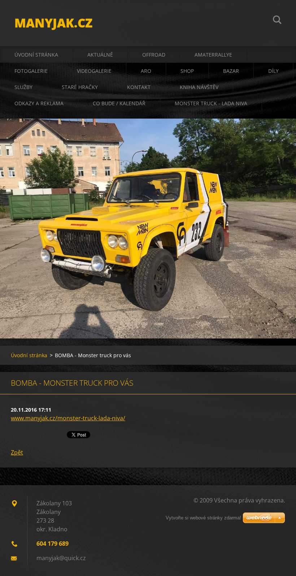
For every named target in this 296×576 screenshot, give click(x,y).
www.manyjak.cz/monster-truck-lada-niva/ (68, 418)
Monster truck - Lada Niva (211, 103)
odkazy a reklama (39, 103)
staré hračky (80, 87)
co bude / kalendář (119, 103)
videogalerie (94, 70)
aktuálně (100, 54)
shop (187, 70)
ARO (146, 70)
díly (273, 70)
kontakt (139, 87)
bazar (231, 70)
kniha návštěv (199, 87)
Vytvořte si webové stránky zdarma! (203, 517)
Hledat (277, 20)
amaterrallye (213, 54)
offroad (153, 54)
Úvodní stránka (36, 54)
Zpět (17, 452)
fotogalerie (31, 70)
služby (23, 87)
